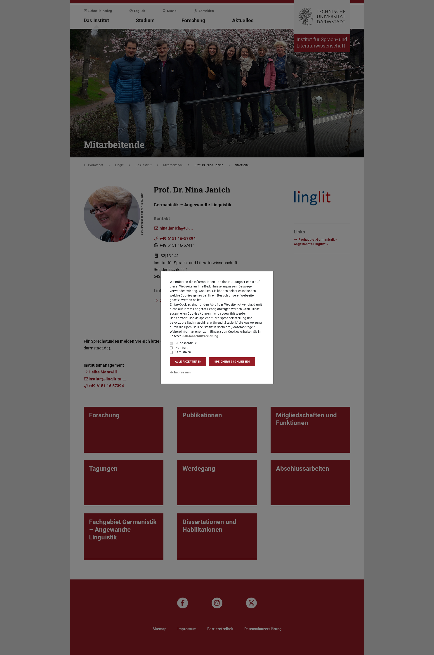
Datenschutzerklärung (201, 336)
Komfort (181, 347)
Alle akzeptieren (188, 361)
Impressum (182, 372)
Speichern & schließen (232, 361)
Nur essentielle (186, 343)
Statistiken (183, 352)
